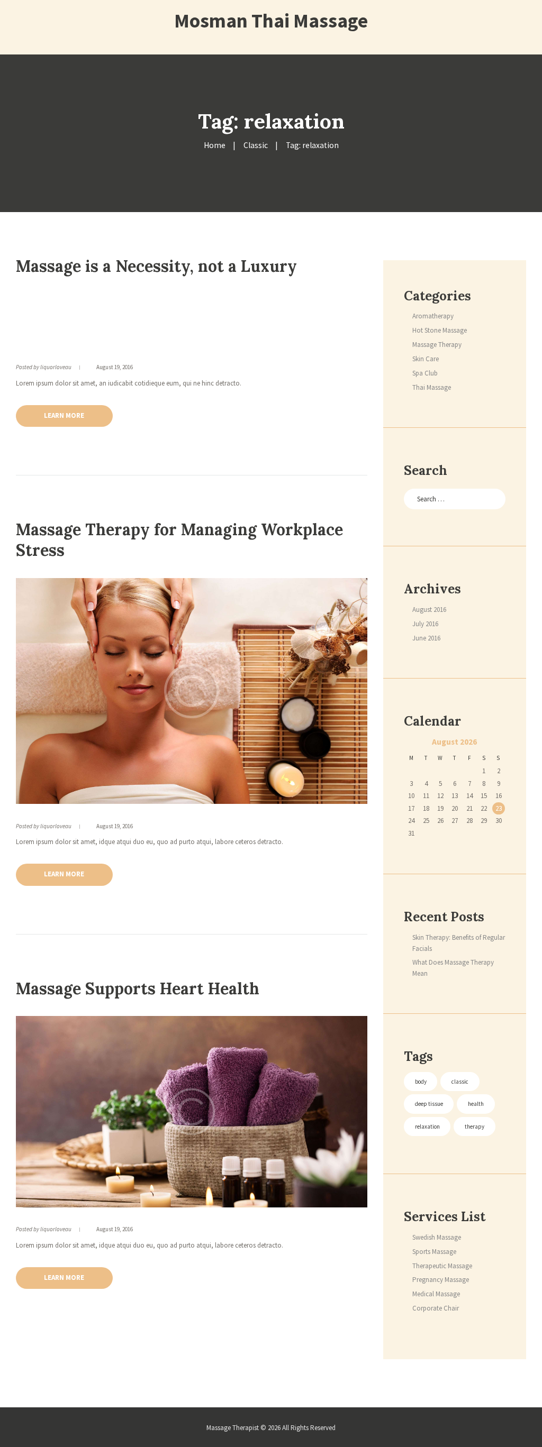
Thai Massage (431, 387)
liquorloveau (55, 367)
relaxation (427, 1126)
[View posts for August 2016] (411, 743)
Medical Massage (436, 1293)
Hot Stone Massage (439, 330)
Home (214, 145)
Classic (255, 145)
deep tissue (429, 1103)
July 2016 (425, 623)
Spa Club (425, 373)
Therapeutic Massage (442, 1265)
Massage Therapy (437, 344)
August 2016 (429, 609)
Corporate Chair (435, 1308)
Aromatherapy (433, 316)
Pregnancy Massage (440, 1279)
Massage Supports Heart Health (137, 988)
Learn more (64, 415)
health (476, 1103)
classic (459, 1081)
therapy (474, 1126)
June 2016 (426, 638)
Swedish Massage (436, 1237)
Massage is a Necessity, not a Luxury (156, 266)
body (421, 1081)
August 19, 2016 (114, 367)
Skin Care (425, 358)
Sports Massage (434, 1251)
